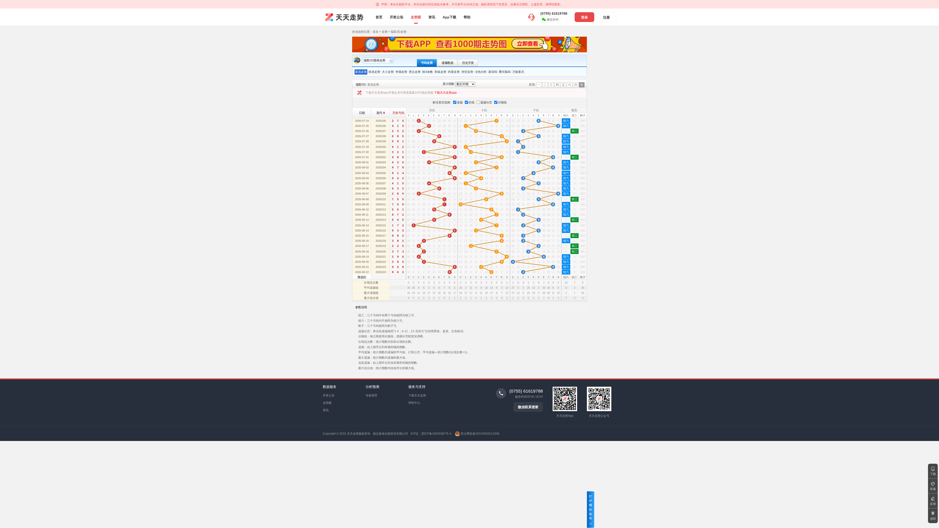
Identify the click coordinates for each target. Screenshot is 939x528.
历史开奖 (468, 63)
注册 (606, 17)
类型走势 (467, 72)
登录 (584, 17)
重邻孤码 (505, 72)
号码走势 (427, 63)
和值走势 (440, 72)
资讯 (431, 17)
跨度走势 (454, 72)
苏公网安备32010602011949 (480, 433)
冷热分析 (481, 72)
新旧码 (492, 72)
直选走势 (361, 72)
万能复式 (518, 72)
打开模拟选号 (590, 509)
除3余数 (427, 72)
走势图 (416, 17)
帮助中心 (414, 403)
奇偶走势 (401, 72)
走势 (385, 31)
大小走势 (388, 72)
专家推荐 (371, 395)
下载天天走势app (445, 92)
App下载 (449, 17)
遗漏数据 (447, 63)
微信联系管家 (528, 407)
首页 (379, 17)
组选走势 (374, 72)
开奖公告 (396, 17)
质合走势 (415, 72)
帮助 (467, 17)
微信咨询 (553, 19)
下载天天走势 (417, 395)
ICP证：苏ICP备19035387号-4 (431, 433)
